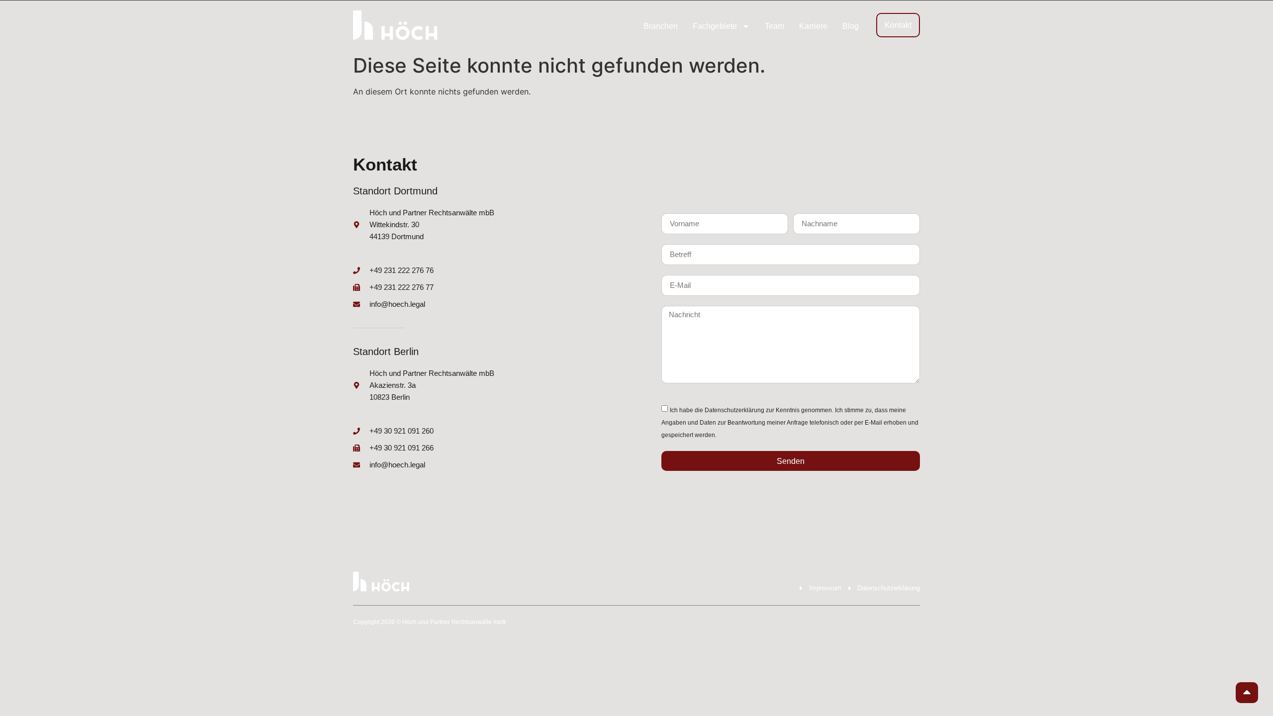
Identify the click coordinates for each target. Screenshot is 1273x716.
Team (774, 26)
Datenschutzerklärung (734, 410)
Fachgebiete (715, 26)
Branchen (660, 26)
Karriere (813, 26)
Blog (850, 26)
